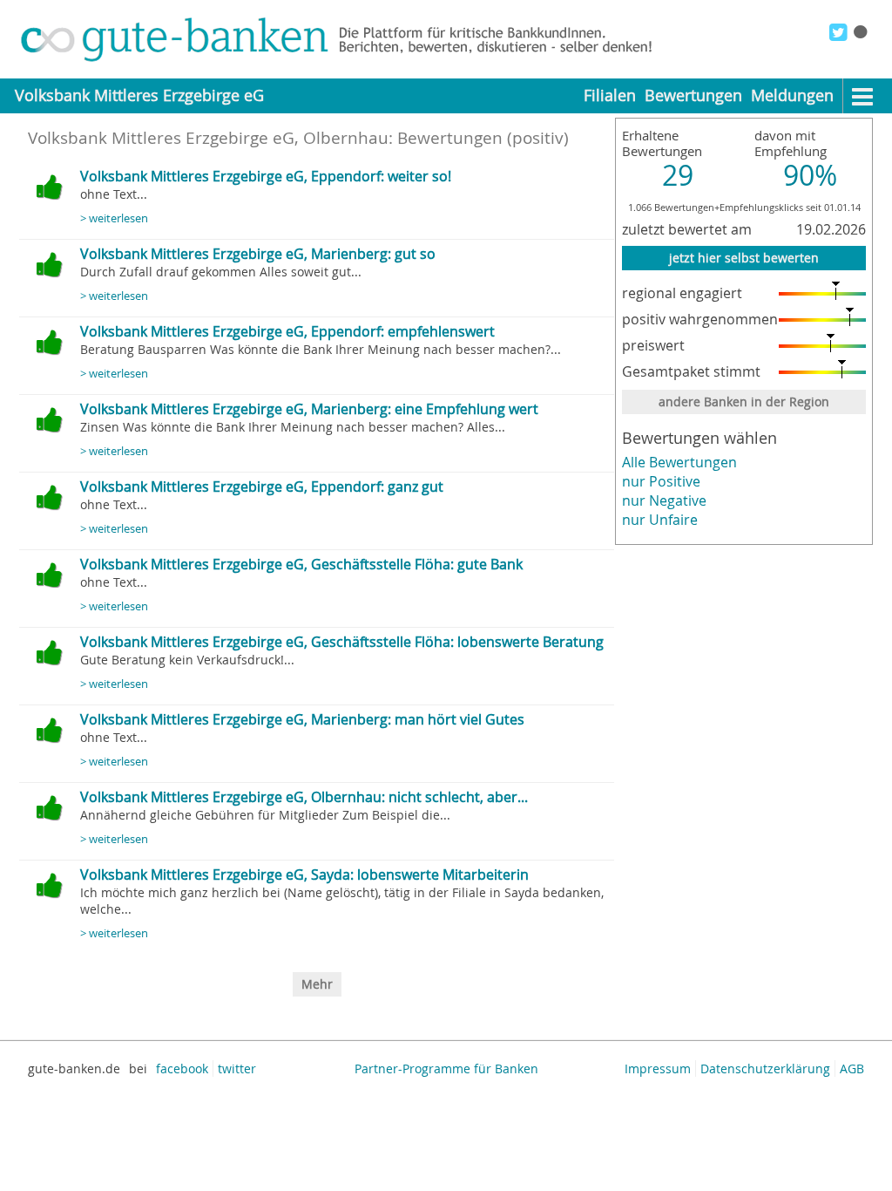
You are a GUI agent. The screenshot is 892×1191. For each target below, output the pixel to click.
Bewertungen (693, 95)
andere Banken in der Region (744, 401)
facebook (182, 1068)
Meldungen (792, 95)
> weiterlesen (114, 218)
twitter (237, 1068)
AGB (852, 1068)
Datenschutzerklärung (765, 1068)
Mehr (317, 984)
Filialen (610, 95)
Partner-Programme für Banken (446, 1068)
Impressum (658, 1068)
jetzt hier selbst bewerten (744, 257)
